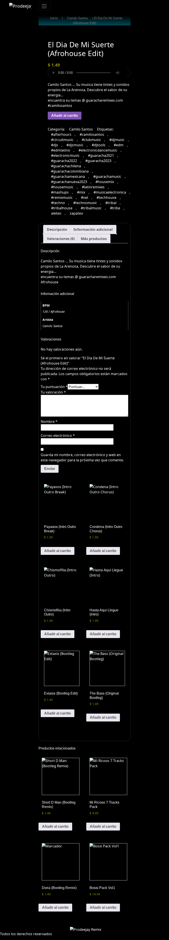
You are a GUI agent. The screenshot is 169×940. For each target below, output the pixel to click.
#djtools (98, 145)
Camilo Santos (77, 18)
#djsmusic (74, 145)
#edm (118, 145)
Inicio (54, 18)
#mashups (60, 192)
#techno (58, 202)
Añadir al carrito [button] (57, 551)
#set (84, 197)
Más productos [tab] (94, 238)
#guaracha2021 (101, 155)
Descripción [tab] (57, 229)
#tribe (115, 208)
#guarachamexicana (68, 176)
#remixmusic (62, 197)
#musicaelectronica (110, 192)
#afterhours (61, 134)
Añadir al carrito (64, 115)
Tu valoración (53, 392)
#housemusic (62, 187)
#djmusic (117, 139)
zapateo (76, 213)
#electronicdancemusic (98, 150)
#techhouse (106, 197)
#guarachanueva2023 (69, 181)
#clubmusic (91, 139)
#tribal (110, 202)
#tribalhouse (61, 208)
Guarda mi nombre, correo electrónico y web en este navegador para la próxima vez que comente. (82, 457)
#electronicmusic (65, 155)
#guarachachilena (66, 166)
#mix (81, 192)
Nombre (49, 421)
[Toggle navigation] (44, 6)
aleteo (56, 213)
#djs (54, 145)
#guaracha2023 (98, 160)
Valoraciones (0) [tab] (61, 238)
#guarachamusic (107, 176)
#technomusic (85, 202)
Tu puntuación (54, 386)
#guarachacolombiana (70, 171)
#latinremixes (93, 187)
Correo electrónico (58, 435)
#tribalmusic (91, 208)
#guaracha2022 (64, 160)
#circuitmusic (62, 139)
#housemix (105, 181)
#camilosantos (92, 134)
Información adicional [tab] (93, 229)
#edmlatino (60, 150)
